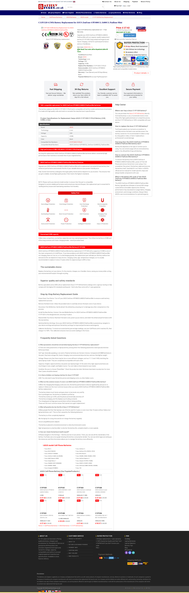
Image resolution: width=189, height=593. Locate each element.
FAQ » (97, 547)
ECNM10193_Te (88, 47)
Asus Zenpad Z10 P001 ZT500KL (84, 461)
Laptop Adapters (55, 12)
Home (44, 12)
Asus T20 (78, 468)
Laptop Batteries (115, 12)
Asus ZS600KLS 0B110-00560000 (53, 463)
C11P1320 (73, 142)
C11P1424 (80, 488)
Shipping (126, 1)
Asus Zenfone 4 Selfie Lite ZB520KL (54, 456)
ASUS (84, 57)
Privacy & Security (75, 538)
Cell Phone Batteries (55, 17)
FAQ (148, 588)
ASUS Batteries (71, 17)
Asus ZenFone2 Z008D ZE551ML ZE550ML (87, 465)
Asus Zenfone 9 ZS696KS (51, 453)
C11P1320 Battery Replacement (103, 17)
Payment (135, 1)
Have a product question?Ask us (126, 39)
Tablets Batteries (100, 12)
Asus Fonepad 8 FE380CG (51, 468)
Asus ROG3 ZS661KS (50, 451)
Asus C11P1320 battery (136, 113)
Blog (140, 12)
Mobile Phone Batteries (84, 12)
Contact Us (108, 1)
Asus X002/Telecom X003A (52, 458)
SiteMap (127, 539)
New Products (74, 556)
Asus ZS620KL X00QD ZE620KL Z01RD (86, 456)
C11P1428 (98, 488)
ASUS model (84, 17)
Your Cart (119, 6)
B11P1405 (61, 513)
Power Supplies (69, 12)
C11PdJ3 (79, 142)
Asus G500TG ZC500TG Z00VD (84, 463)
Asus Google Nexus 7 (50, 461)
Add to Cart (130, 35)
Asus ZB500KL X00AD (50, 465)
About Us (117, 1)
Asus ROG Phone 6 (81, 453)
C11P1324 (80, 513)
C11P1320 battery (77, 525)
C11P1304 (98, 513)
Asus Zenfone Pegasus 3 (82, 458)
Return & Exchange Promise (78, 544)
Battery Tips (129, 545)
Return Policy (145, 1)
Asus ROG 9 (48, 449)
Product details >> (141, 73)
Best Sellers (73, 553)
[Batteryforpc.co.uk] (50, 6)
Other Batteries (130, 12)
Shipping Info (73, 550)
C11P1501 (43, 513)
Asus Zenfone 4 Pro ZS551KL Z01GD (85, 451)
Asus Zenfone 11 (80, 449)
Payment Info (73, 547)
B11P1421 (61, 488)
